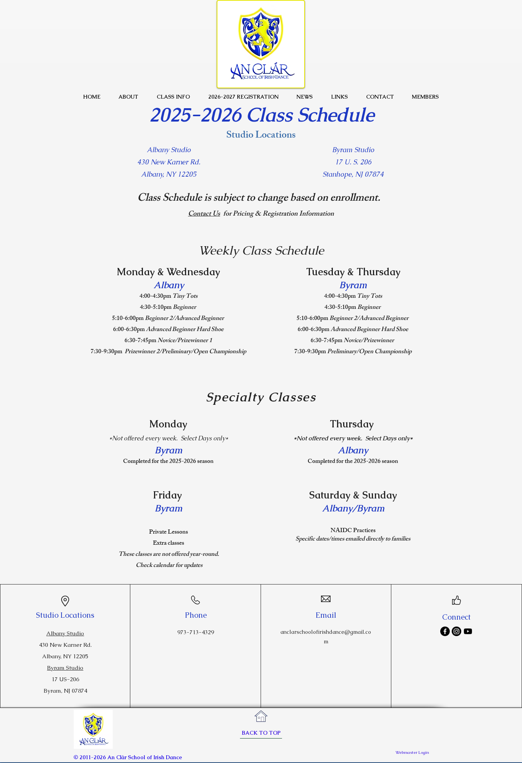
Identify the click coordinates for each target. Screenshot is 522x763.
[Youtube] (468, 631)
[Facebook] (445, 631)
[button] (129, 96)
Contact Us (204, 214)
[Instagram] (456, 631)
